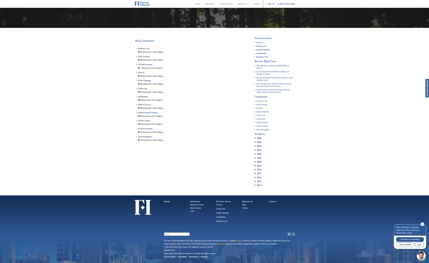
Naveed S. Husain (197, 205)
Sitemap (204, 257)
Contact (256, 4)
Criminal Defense (145, 64)
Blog (244, 205)
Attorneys (209, 4)
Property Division (145, 129)
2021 (258, 158)
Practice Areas (225, 4)
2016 (258, 177)
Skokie (239, 241)
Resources (242, 4)
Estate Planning (144, 80)
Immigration (143, 97)
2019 (258, 166)
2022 (258, 154)
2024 (258, 146)
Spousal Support (145, 137)
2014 (258, 185)
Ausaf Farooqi (195, 208)
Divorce (141, 73)
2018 (258, 170)
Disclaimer (182, 257)
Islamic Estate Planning (147, 113)
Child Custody (143, 57)
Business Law (143, 48)
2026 (258, 138)
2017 (258, 173)
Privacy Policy (170, 257)
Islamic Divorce (144, 105)
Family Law (142, 89)
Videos (245, 208)
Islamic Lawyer (144, 121)
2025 (258, 142)
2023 (258, 150)
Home (197, 4)
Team (192, 211)
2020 (258, 162)
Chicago (221, 244)
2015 (258, 181)
